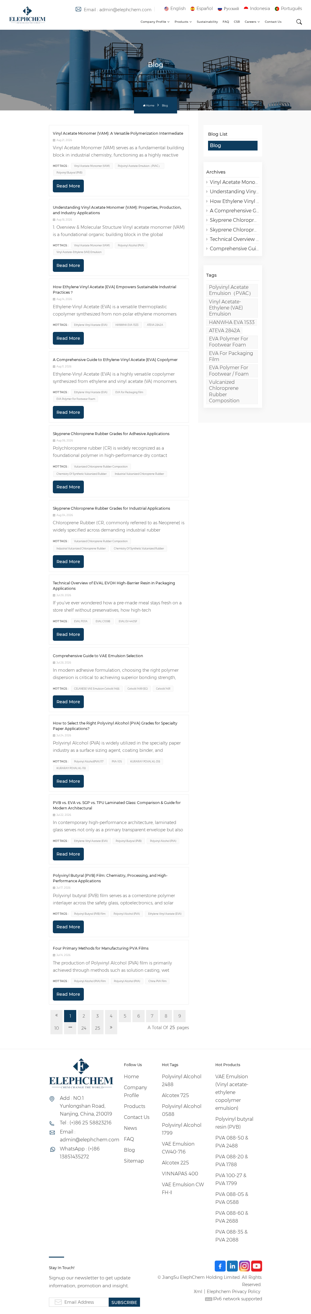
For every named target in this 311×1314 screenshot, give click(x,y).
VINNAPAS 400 (180, 1174)
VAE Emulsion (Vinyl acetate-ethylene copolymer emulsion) (231, 1092)
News (130, 1128)
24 (83, 1028)
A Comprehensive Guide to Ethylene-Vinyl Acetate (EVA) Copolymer (234, 211)
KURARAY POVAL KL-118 (71, 768)
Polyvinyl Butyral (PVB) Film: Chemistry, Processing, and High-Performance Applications (110, 878)
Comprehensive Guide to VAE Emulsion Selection (234, 249)
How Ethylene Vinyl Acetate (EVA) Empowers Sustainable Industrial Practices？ (234, 201)
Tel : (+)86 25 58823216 (85, 1123)
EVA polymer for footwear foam (228, 342)
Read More (68, 186)
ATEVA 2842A (224, 330)
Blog (215, 145)
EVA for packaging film (231, 356)
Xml (198, 1291)
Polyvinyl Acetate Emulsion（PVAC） (231, 290)
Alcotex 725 (175, 1095)
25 (97, 1028)
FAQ (226, 21)
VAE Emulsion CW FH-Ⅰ (183, 1188)
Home (150, 105)
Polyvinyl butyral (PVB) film (89, 913)
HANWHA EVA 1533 (232, 322)
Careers (250, 21)
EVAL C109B (103, 621)
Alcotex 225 (175, 1163)
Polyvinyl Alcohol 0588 (181, 1110)
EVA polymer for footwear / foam (229, 371)
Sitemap (134, 1161)
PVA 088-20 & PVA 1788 (231, 1160)
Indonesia (260, 8)
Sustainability (207, 21)
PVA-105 (117, 761)
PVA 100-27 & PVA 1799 (230, 1179)
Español (205, 8)
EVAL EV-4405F (128, 621)
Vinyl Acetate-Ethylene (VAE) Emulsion (226, 308)
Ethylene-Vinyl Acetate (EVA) (91, 841)
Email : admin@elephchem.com (118, 9)
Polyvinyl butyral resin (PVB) (234, 1123)
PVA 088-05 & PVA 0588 (231, 1198)
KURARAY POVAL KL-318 (145, 761)
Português (291, 8)
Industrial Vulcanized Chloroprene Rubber (139, 473)
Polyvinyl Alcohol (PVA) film (90, 981)
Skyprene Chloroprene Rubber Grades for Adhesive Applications (234, 220)
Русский (231, 8)
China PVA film (157, 981)
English (178, 8)
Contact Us (273, 21)
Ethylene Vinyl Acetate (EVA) (90, 324)
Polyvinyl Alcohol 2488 (181, 1080)
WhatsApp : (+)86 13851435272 (80, 1153)
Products (181, 21)
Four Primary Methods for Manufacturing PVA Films (101, 948)
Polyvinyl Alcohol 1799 (181, 1129)
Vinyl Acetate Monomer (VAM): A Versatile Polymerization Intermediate (234, 182)
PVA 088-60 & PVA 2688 (231, 1217)
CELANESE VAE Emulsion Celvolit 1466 (96, 688)
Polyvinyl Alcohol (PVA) (131, 245)
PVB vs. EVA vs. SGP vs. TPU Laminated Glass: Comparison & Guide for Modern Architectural (117, 805)
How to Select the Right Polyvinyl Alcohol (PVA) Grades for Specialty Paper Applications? (115, 726)
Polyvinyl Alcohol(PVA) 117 (89, 761)
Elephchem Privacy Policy (233, 1291)
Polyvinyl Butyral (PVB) (69, 172)
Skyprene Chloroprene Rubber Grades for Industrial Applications (234, 230)
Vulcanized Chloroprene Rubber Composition (224, 391)
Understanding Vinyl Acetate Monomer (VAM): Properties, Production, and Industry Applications (234, 191)
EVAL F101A (80, 621)
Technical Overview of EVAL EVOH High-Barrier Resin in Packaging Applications (234, 239)
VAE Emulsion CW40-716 (178, 1148)
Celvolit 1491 (163, 688)
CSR (237, 21)
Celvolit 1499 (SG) (138, 688)
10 (56, 1028)
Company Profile (153, 21)
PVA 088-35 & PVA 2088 (231, 1236)
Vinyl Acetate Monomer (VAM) (92, 165)
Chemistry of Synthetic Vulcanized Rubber (81, 473)
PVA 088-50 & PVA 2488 (231, 1142)
